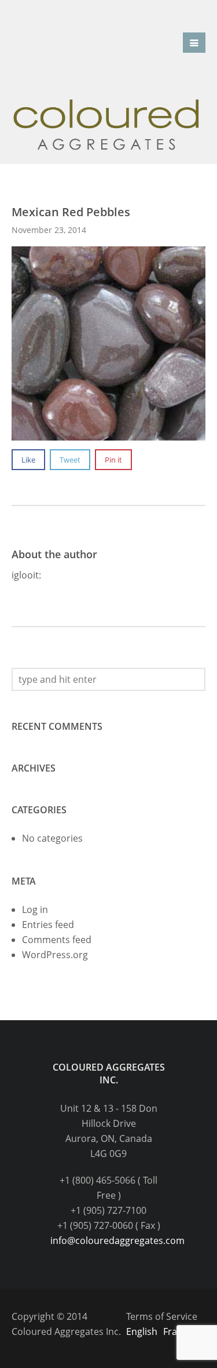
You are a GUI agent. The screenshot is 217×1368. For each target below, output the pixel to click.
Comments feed (56, 939)
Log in (35, 909)
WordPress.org (55, 954)
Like (28, 459)
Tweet (70, 459)
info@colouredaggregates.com (117, 1240)
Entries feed (48, 924)
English (141, 1331)
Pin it (113, 459)
